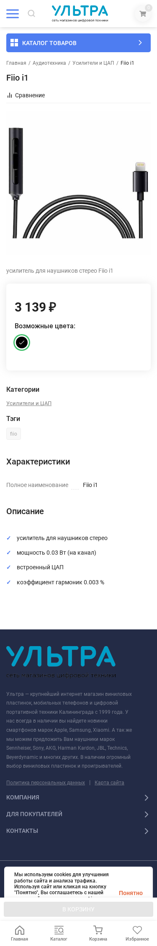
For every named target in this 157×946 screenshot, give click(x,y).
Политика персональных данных (45, 783)
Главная (16, 63)
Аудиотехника (49, 63)
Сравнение (30, 95)
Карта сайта (109, 783)
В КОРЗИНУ (78, 909)
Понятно (131, 893)
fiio (13, 434)
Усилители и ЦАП (93, 63)
